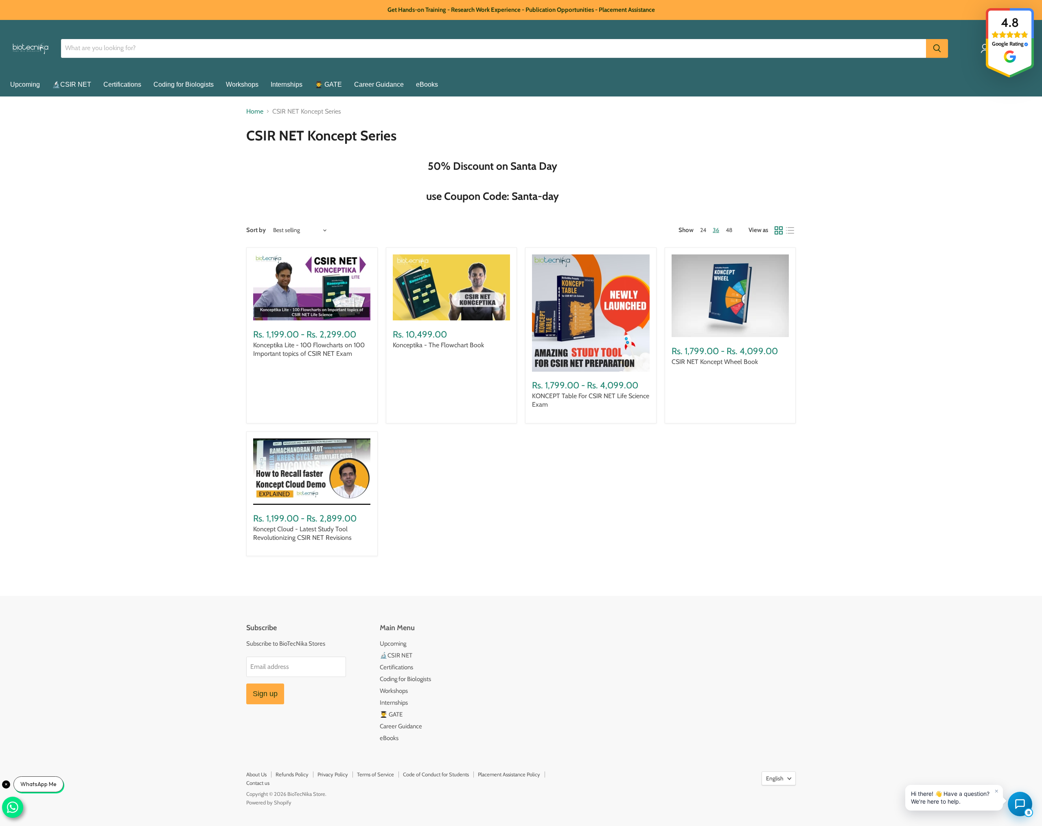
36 (716, 230)
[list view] (790, 230)
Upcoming (25, 84)
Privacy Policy (332, 774)
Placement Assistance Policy (509, 774)
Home (254, 111)
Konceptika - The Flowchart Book (438, 345)
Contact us (257, 783)
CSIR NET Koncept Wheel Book (715, 362)
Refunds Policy (292, 774)
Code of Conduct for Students (436, 774)
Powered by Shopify (268, 802)
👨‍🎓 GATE (328, 84)
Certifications (122, 84)
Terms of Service (375, 774)
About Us (256, 774)
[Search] (937, 48)
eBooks (427, 84)
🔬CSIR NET (71, 84)
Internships (286, 84)
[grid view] (778, 230)
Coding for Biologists (183, 84)
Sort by (256, 230)
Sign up (265, 694)
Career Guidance (379, 84)
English (775, 778)
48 (729, 230)
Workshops (242, 84)
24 (703, 230)
